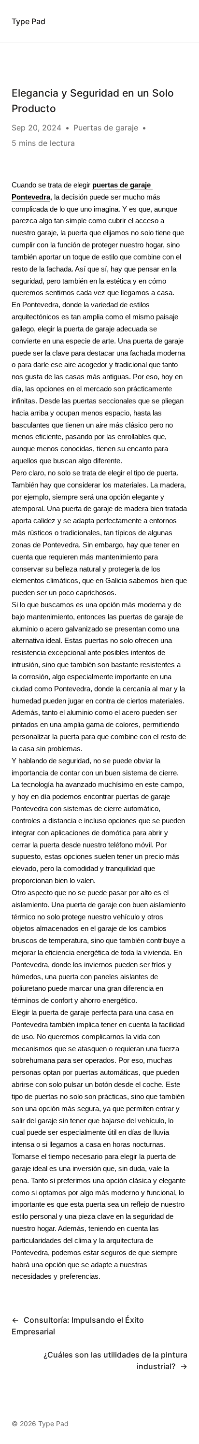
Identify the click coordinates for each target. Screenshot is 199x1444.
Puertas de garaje (105, 127)
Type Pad (28, 21)
